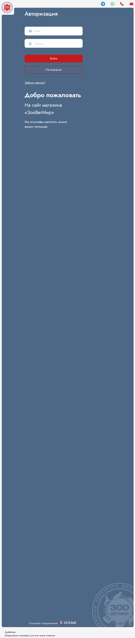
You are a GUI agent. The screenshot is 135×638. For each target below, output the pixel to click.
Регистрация (53, 70)
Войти (53, 58)
